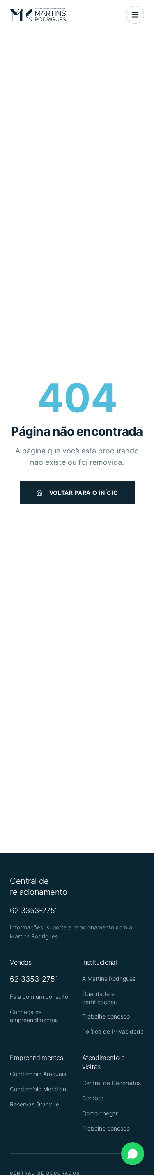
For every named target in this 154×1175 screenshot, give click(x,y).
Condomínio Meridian (38, 1088)
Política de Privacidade (113, 1031)
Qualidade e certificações (99, 997)
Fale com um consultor (40, 996)
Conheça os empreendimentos (34, 1015)
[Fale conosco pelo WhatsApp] (132, 1153)
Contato (92, 1098)
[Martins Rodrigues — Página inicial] (38, 14)
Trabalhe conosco (106, 1016)
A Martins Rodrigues (109, 978)
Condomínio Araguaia (38, 1073)
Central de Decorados (111, 1082)
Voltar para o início (83, 492)
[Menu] (135, 15)
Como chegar (100, 1113)
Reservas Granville (34, 1104)
